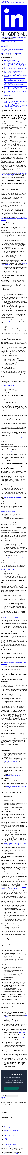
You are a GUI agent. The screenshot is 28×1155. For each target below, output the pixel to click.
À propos (6, 1138)
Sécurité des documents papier (11, 761)
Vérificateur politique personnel (8, 41)
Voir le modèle (8, 385)
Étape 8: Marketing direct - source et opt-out (14, 80)
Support (5, 1139)
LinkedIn (22, 1095)
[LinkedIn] (14, 31)
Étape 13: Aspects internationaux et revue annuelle (15, 91)
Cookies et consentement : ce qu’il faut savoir (14, 437)
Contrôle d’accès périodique (13, 775)
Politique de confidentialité (10, 1144)
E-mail (3, 1097)
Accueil (3, 37)
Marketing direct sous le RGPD (10, 618)
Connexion (3, 46)
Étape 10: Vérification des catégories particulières (15, 86)
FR (6, 44)
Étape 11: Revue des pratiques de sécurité (13, 87)
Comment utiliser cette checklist (11, 60)
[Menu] (7, 46)
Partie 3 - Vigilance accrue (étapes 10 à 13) (14, 84)
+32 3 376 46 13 (6, 2)
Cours (24, 37)
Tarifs (2, 42)
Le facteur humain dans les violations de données (15, 843)
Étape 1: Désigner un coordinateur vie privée (14, 63)
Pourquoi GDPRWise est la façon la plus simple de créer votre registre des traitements (15, 104)
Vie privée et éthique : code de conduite (11, 844)
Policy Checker (4, 40)
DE (6, 52)
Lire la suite (18, 1021)
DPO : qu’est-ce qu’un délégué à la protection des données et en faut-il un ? (14, 219)
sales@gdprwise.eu (18, 2)
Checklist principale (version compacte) (13, 92)
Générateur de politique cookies (15, 40)
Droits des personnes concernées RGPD (12, 497)
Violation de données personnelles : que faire (13, 557)
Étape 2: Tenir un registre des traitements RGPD (15, 64)
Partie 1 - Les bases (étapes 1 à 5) (11, 61)
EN (3, 52)
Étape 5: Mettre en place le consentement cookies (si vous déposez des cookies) (15, 72)
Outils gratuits (7, 38)
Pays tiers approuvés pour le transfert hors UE (13, 887)
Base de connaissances (17, 37)
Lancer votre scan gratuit (11, 1088)
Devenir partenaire (8, 1136)
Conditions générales (8, 1146)
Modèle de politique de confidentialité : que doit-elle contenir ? (13, 107)
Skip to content (4, 1)
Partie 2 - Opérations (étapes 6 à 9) (12, 74)
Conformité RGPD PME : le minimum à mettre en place (14, 173)
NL (1, 52)
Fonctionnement (8, 37)
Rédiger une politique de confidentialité (10, 321)
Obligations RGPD (16, 53)
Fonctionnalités (7, 1125)
